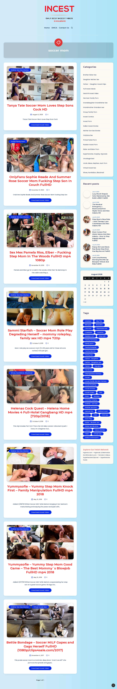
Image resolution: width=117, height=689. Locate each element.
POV (95, 415)
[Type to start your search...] (72, 28)
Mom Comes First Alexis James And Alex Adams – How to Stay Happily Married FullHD (101, 236)
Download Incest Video (40, 125)
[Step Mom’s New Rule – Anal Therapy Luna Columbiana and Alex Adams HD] (86, 219)
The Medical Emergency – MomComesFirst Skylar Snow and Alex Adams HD (101, 209)
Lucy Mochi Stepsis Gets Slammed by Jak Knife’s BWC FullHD (101, 196)
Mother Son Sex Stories (20, 70)
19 (93, 292)
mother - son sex (91, 404)
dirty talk (102, 336)
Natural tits (89, 411)
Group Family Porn (18, 141)
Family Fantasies (91, 340)
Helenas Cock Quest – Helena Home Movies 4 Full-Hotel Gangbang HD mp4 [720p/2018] (40, 412)
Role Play (88, 419)
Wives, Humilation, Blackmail (21, 373)
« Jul (84, 302)
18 (89, 292)
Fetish (87, 366)
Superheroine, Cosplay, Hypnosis (95, 154)
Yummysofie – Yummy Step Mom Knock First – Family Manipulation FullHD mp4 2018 (40, 490)
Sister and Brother (91, 426)
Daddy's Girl (89, 336)
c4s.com (88, 328)
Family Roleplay (91, 347)
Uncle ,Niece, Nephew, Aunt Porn (95, 163)
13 (97, 289)
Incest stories (90, 388)
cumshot (100, 332)
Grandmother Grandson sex (93, 107)
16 (108, 289)
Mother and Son (91, 407)
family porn (89, 343)
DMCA (54, 28)
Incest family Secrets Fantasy (95, 381)
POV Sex (105, 415)
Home (47, 28)
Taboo (87, 430)
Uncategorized (88, 159)
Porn (87, 415)
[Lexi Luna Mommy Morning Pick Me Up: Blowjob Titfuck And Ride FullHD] (86, 257)
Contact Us (64, 28)
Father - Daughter (91, 358)
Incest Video (89, 392)
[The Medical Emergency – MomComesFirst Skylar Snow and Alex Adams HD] (86, 204)
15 (104, 289)
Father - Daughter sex (93, 362)
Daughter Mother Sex (91, 79)
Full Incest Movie (89, 89)
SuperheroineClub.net (91, 457)
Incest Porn (87, 121)
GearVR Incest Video (91, 93)
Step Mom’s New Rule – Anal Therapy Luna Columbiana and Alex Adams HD (101, 222)
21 (101, 292)
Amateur (88, 321)
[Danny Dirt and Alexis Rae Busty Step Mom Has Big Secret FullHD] (86, 247)
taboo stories (100, 430)
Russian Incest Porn (90, 145)
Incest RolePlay (90, 385)
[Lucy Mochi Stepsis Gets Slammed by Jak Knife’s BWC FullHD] (86, 194)
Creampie (88, 332)
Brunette (99, 325)
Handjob (98, 366)
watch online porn (92, 437)
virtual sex (97, 434)
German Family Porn (90, 98)
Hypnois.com (87, 452)
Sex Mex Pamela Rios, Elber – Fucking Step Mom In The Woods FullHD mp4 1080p (40, 256)
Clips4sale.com (101, 328)
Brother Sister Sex (89, 75)
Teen (87, 434)
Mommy (97, 396)
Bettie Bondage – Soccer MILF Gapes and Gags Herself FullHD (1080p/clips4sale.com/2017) (40, 646)
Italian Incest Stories (90, 126)
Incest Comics (88, 117)
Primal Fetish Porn (90, 140)
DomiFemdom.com (90, 455)
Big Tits (99, 321)
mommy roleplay (91, 400)
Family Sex (89, 355)
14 (101, 289)
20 (97, 292)
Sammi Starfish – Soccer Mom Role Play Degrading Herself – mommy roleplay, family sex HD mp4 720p (40, 334)
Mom (87, 396)
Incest (87, 377)
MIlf (100, 392)
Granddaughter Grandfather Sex (95, 103)
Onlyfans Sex (88, 135)
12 (93, 289)
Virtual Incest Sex (40, 607)
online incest (103, 411)
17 (85, 292)
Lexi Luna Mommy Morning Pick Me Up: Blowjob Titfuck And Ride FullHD (100, 261)
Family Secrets (90, 351)
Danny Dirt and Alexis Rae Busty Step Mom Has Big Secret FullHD (101, 249)
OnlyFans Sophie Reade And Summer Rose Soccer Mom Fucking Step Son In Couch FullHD (40, 181)
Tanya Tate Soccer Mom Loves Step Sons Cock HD (40, 107)
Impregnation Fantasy (93, 374)
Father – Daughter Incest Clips (94, 84)
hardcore (88, 370)
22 (105, 292)
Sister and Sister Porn (91, 149)
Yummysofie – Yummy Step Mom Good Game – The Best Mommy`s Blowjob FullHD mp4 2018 (40, 568)
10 (85, 289)
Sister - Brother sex (92, 422)
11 (89, 289)
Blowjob (88, 325)
